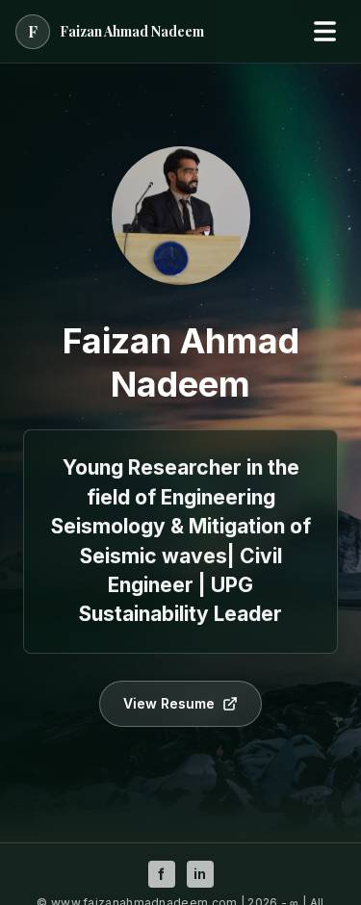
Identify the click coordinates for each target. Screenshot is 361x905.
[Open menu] (324, 32)
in (199, 874)
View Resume (169, 703)
